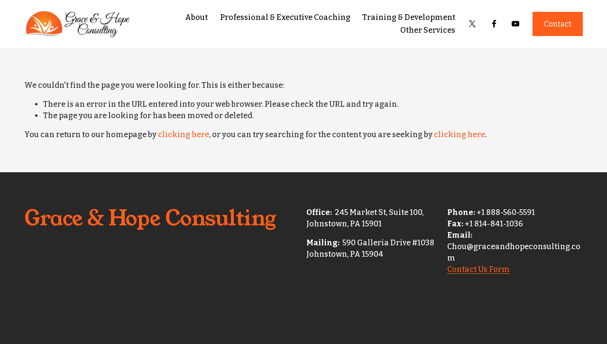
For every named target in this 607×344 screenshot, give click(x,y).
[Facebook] (494, 23)
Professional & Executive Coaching (285, 17)
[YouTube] (515, 23)
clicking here (183, 134)
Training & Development (408, 17)
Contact (557, 23)
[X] (472, 23)
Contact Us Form (478, 269)
